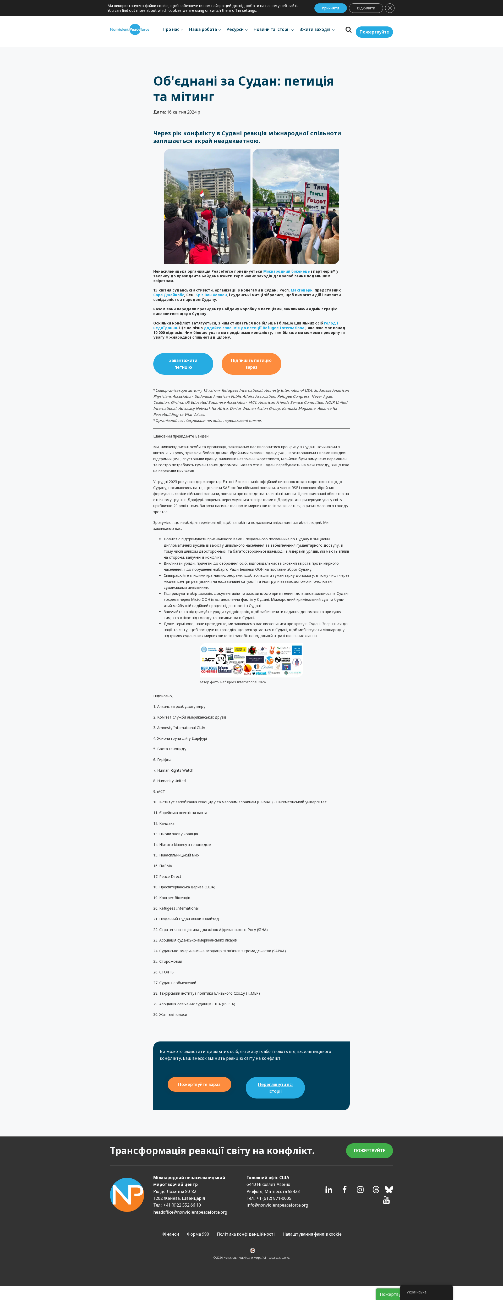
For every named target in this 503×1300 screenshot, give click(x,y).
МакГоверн (302, 290)
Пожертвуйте (374, 32)
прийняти (330, 7)
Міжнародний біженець (286, 271)
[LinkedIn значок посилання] (329, 1189)
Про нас (171, 29)
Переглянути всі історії (275, 1088)
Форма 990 (198, 1234)
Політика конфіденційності (246, 1234)
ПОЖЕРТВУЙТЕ (369, 1150)
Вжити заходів (315, 29)
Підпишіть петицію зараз (251, 363)
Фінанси (170, 1234)
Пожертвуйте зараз (199, 1084)
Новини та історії (272, 29)
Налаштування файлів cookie (312, 1234)
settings (249, 10)
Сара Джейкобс (168, 294)
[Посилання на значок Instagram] (360, 1189)
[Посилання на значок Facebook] (344, 1189)
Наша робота (203, 29)
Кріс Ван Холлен (211, 294)
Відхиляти (366, 7)
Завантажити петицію (183, 363)
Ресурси (235, 29)
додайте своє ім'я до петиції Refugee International (254, 327)
